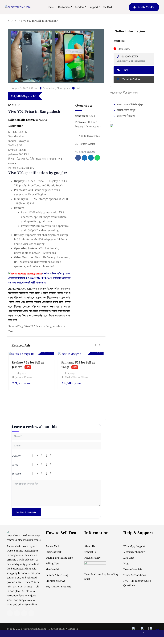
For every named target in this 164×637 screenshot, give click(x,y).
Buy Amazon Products (58, 587)
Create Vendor (146, 7)
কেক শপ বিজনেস (126, 116)
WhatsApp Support (134, 546)
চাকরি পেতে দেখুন (126, 110)
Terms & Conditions (134, 575)
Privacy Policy (92, 558)
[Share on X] (84, 158)
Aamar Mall (52, 546)
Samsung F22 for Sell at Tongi (78, 364)
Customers (64, 7)
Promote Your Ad (55, 581)
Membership (53, 569)
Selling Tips (52, 564)
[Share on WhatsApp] (97, 158)
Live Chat (128, 558)
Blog (125, 564)
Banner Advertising (57, 575)
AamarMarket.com (40, 278)
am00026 (120, 41)
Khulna (28, 377)
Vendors (79, 7)
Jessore (19, 377)
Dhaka (84, 377)
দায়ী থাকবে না (38, 283)
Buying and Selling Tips (59, 558)
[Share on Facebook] (78, 158)
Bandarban (49, 88)
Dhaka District (72, 377)
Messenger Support (134, 552)
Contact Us (90, 552)
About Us (89, 546)
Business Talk (54, 552)
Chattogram (63, 88)
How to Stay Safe (132, 569)
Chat (125, 70)
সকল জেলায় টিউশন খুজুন (130, 105)
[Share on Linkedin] (91, 158)
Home (50, 7)
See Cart (107, 7)
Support (93, 7)
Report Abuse (87, 144)
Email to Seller (131, 79)
